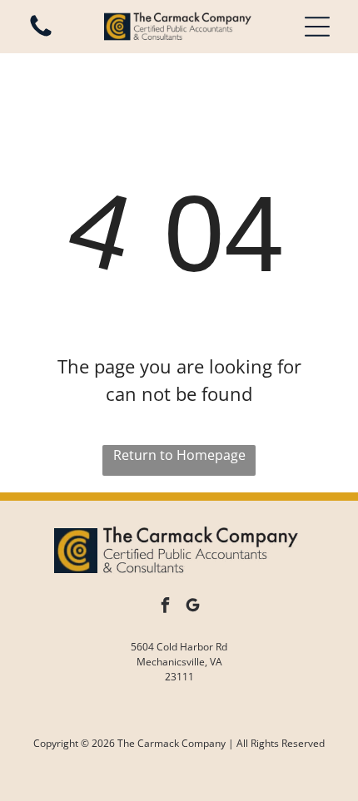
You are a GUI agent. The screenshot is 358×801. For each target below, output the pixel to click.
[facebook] (165, 607)
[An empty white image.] (40, 35)
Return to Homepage (179, 455)
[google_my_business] (193, 607)
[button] (317, 26)
